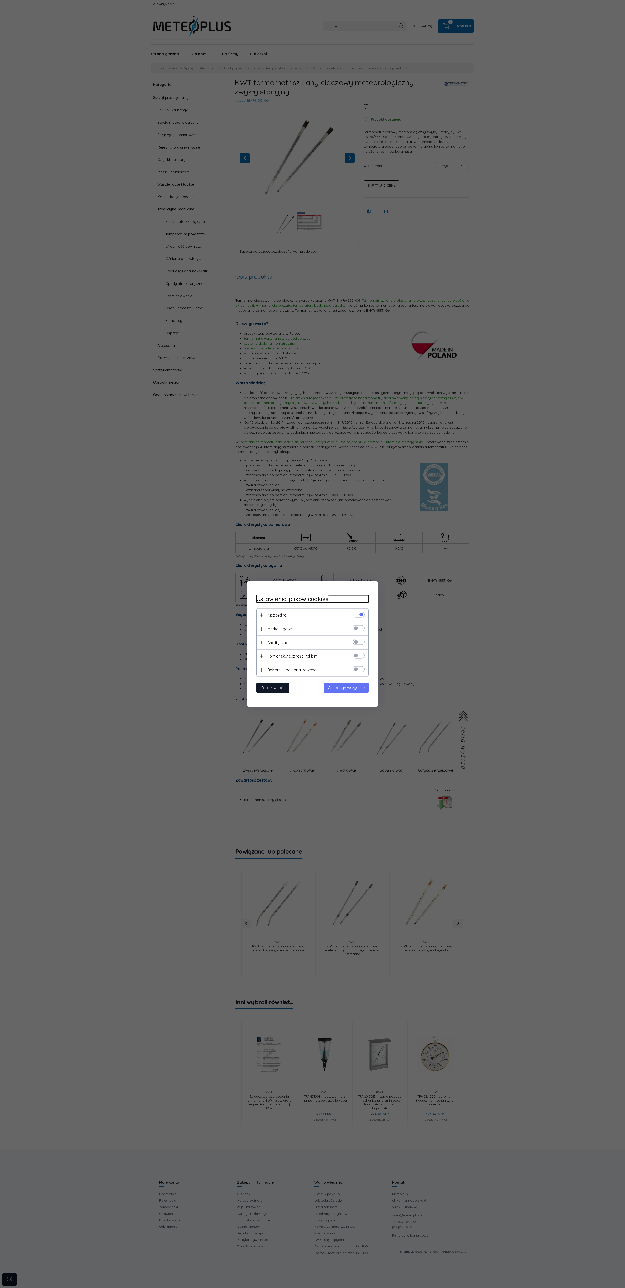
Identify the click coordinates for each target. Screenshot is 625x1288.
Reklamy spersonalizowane (291, 669)
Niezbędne (276, 615)
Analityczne (277, 642)
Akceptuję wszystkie (346, 687)
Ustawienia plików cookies (292, 599)
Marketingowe (280, 628)
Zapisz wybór (272, 687)
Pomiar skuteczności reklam (292, 656)
